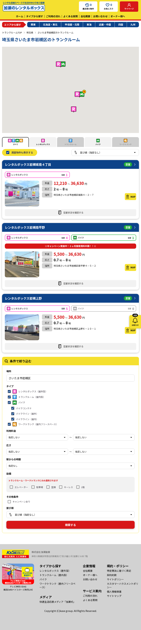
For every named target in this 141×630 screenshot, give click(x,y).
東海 (89, 24)
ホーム (19, 16)
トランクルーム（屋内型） (54, 575)
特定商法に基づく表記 (119, 570)
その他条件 (12, 496)
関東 (33, 24)
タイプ (10, 386)
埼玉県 (29, 32)
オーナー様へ (118, 16)
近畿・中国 (105, 24)
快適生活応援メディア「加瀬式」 (57, 601)
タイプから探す (34, 16)
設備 (8, 473)
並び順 (10, 508)
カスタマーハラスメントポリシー (122, 585)
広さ (8, 445)
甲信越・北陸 (72, 24)
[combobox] (70, 378)
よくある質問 (70, 16)
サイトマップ (114, 596)
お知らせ (135, 320)
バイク (43, 579)
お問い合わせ (100, 16)
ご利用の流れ (53, 16)
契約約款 (112, 575)
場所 (8, 371)
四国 (120, 24)
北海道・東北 (50, 24)
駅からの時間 (13, 459)
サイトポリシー (115, 579)
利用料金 (11, 431)
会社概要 (85, 16)
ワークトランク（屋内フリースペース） (57, 585)
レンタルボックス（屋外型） (55, 570)
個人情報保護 (114, 591)
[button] (73, 109)
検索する (70, 525)
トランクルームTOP (12, 32)
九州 (133, 24)
